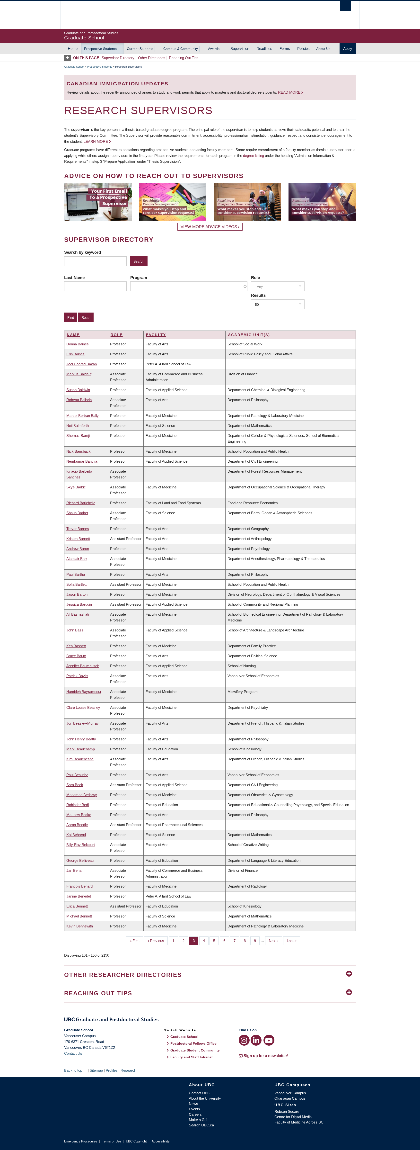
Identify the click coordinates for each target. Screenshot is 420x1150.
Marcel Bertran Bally (82, 415)
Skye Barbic (76, 487)
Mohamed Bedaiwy (81, 795)
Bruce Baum (76, 656)
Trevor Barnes (77, 529)
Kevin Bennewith (79, 926)
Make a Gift (198, 1120)
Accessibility (161, 1141)
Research (128, 1070)
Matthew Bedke (78, 815)
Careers (195, 1114)
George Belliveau (80, 860)
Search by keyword (82, 252)
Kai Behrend (76, 835)
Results (258, 295)
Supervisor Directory (118, 58)
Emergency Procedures (80, 1141)
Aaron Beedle (77, 825)
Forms (285, 48)
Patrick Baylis (77, 676)
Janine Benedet (78, 896)
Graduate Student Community (195, 1050)
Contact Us (73, 1053)
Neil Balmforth (77, 425)
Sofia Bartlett (76, 584)
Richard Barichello (80, 503)
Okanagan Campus (290, 1098)
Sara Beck (74, 785)
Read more (289, 92)
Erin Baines (75, 354)
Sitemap (96, 1070)
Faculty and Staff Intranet (191, 1057)
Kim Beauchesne (80, 759)
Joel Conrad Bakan (81, 364)
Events (194, 1109)
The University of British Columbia (74, 15)
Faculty (156, 335)
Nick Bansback (78, 451)
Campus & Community (180, 49)
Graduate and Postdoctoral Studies (210, 1020)
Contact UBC (199, 1093)
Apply (347, 48)
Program (138, 277)
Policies (303, 48)
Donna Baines (77, 344)
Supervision (239, 48)
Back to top (73, 1070)
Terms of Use (111, 1141)
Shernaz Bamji (78, 435)
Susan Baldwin (78, 390)
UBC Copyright (136, 1141)
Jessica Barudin (79, 604)
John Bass (74, 630)
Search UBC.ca (201, 1125)
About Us (323, 49)
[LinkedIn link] (256, 1040)
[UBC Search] (345, 6)
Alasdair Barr (76, 559)
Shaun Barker (77, 513)
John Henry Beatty (81, 739)
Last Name (74, 277)
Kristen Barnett (78, 539)
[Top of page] (68, 58)
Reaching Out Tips (183, 58)
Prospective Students (100, 49)
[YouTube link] (268, 1040)
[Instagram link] (244, 1040)
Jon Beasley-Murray (82, 723)
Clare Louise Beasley (83, 707)
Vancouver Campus (290, 1093)
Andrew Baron (77, 549)
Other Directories (151, 58)
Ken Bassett (76, 646)
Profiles (112, 1070)
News (193, 1104)
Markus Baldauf (78, 374)
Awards (213, 49)
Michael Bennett (79, 916)
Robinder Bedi (77, 805)
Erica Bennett (77, 906)
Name (73, 335)
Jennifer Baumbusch (82, 666)
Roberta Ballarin (79, 400)
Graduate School (74, 66)
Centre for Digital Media (293, 1117)
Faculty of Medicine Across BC (299, 1122)
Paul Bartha (75, 574)
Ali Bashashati (77, 614)
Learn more (96, 141)
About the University (205, 1098)
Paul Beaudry (77, 775)
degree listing (253, 155)
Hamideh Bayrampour (83, 692)
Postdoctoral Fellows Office (193, 1043)
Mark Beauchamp (80, 749)
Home (73, 48)
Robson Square (286, 1111)
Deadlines (264, 48)
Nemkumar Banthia (81, 461)
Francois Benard (79, 886)
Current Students (140, 49)
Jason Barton (77, 594)
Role (255, 277)
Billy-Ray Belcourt (80, 845)
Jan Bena (73, 870)
